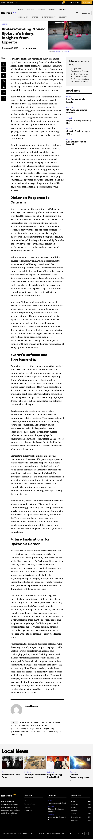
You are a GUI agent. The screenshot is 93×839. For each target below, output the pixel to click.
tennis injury (16, 734)
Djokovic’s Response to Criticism (80, 70)
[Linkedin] (3, 86)
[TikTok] (78, 833)
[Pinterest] (3, 75)
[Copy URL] (3, 98)
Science (69, 129)
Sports (5, 24)
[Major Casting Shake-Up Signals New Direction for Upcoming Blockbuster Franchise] (58, 762)
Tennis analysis (54, 731)
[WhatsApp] (3, 81)
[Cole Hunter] (16, 710)
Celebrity (69, 118)
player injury (49, 728)
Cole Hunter (30, 48)
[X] (3, 69)
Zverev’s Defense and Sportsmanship (79, 75)
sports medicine (38, 731)
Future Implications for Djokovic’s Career (80, 80)
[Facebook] (3, 64)
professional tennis (20, 731)
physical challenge (19, 728)
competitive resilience (50, 722)
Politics (69, 139)
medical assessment (40, 725)
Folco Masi (57, 51)
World (68, 97)
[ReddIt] (3, 92)
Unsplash (67, 51)
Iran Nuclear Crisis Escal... (57, 803)
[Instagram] (74, 833)
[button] (77, 13)
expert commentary (20, 725)
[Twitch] (82, 833)
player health (35, 728)
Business (69, 107)
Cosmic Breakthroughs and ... (80, 777)
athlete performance (29, 722)
